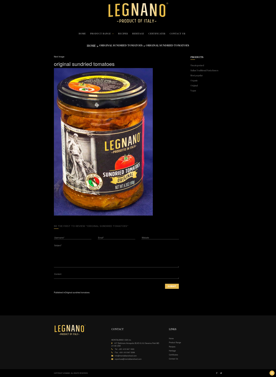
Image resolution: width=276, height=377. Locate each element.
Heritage (138, 33)
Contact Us (177, 33)
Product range (100, 33)
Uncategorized (197, 65)
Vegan (193, 90)
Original (194, 85)
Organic (194, 80)
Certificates (156, 33)
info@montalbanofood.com (126, 355)
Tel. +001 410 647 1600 (124, 349)
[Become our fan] (216, 373)
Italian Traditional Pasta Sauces (204, 70)
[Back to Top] (272, 373)
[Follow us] (221, 373)
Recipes (123, 33)
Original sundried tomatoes (121, 45)
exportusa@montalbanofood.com (128, 359)
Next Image (59, 56)
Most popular (196, 75)
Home (82, 33)
